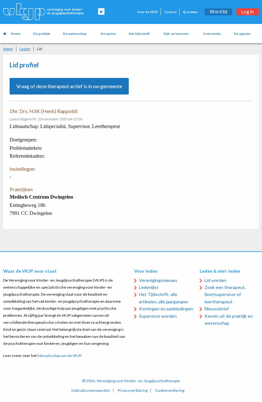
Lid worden (215, 280)
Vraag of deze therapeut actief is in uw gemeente (69, 86)
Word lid (218, 11)
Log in (248, 11)
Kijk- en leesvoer (176, 33)
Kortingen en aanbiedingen (166, 308)
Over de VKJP (147, 12)
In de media (212, 33)
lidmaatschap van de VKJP (59, 355)
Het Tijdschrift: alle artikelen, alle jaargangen (163, 298)
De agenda (242, 33)
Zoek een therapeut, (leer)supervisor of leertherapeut (225, 294)
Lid (39, 49)
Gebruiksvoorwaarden (90, 390)
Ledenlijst (148, 287)
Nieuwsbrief (216, 308)
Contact (170, 12)
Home (15, 33)
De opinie (108, 33)
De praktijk (41, 33)
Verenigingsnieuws (158, 280)
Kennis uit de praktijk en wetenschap (228, 319)
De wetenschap (75, 33)
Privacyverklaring (132, 390)
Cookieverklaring (169, 390)
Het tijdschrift (139, 33)
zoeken (192, 12)
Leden (24, 49)
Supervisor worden (158, 316)
